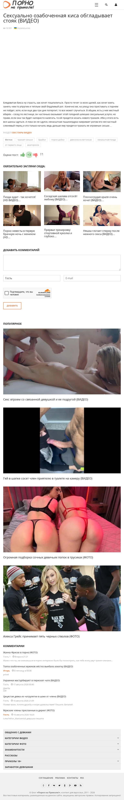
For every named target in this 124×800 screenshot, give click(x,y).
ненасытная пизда (107, 139)
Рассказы (11, 755)
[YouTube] (75, 785)
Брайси (42, 139)
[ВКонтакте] (54, 785)
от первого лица (13, 144)
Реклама (60, 777)
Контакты (72, 777)
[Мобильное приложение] (43, 785)
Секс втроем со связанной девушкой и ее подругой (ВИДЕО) (45, 399)
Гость (6, 714)
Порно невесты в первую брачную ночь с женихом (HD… (19, 234)
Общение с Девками (18, 732)
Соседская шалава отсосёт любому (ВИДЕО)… (60, 197)
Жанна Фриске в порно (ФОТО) (20, 652)
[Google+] (70, 785)
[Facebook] (48, 785)
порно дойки (57, 139)
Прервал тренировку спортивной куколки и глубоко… (58, 233)
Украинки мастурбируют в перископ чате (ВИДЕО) (31, 680)
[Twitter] (59, 785)
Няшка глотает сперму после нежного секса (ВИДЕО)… (101, 232)
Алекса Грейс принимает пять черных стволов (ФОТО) (41, 636)
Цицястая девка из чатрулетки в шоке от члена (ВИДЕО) (34, 696)
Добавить (12, 305)
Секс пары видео (22, 132)
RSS (82, 777)
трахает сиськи (25, 139)
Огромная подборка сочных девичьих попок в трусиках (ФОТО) (48, 557)
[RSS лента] (80, 785)
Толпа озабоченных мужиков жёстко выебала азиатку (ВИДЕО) (38, 666)
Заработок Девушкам (19, 767)
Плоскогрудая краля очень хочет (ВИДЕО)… (100, 198)
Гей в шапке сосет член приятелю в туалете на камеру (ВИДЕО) (47, 478)
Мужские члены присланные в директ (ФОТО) (29, 710)
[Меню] (96, 5)
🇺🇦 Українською (22, 28)
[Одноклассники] (64, 785)
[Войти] (116, 5)
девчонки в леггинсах (81, 139)
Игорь (6, 670)
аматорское (33, 144)
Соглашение (46, 777)
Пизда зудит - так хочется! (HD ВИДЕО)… (19, 198)
